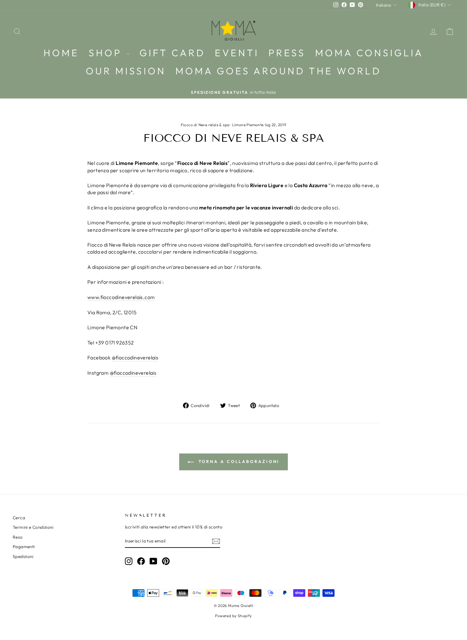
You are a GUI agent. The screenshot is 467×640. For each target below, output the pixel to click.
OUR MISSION (126, 71)
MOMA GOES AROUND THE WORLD (278, 71)
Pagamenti (24, 546)
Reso (18, 537)
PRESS (287, 53)
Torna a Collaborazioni (238, 461)
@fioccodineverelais (135, 357)
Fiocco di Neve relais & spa (205, 124)
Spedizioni (23, 556)
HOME (61, 53)
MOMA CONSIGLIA (369, 53)
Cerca (19, 518)
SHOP (107, 53)
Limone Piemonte (248, 124)
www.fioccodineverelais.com (121, 297)
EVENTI (237, 53)
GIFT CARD (172, 53)
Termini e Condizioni (33, 527)
